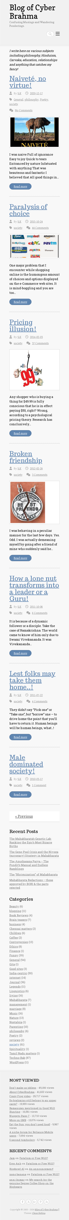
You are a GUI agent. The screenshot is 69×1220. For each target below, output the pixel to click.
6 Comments (39, 613)
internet (15, 977)
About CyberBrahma (21, 1092)
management (18, 1004)
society (13, 104)
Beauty (14, 906)
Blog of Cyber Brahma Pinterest (40, 1201)
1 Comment (39, 785)
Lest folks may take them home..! (32, 680)
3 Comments (39, 475)
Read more (20, 186)
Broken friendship (25, 457)
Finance (14, 951)
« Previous (24, 816)
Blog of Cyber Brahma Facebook (22, 1201)
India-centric (18, 973)
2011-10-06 (36, 607)
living (13, 995)
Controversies (18, 942)
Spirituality (17, 1049)
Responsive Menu (58, 34)
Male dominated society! (26, 764)
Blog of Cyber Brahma (32, 11)
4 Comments (39, 701)
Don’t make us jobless (22, 1087)
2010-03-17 (36, 779)
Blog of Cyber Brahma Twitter (28, 1201)
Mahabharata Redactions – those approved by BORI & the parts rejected (31, 883)
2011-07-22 (36, 695)
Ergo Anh (15, 1163)
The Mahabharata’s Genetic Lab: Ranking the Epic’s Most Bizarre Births (30, 842)
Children (15, 933)
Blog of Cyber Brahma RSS (46, 1201)
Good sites (16, 969)
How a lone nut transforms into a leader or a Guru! (34, 588)
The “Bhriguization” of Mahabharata (33, 874)
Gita (12, 964)
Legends (15, 986)
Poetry (44, 99)
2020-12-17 (36, 93)
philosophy (32, 99)
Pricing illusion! (23, 325)
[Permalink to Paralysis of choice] (34, 246)
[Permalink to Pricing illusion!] (34, 369)
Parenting (16, 1026)
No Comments (23, 110)
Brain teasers (18, 919)
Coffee (13, 937)
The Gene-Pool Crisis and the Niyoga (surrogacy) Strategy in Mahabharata (34, 853)
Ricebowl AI (16, 1169)
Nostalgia (15, 1022)
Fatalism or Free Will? (33, 1158)
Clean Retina (38, 1213)
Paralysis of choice (28, 210)
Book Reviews (18, 915)
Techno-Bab (17, 1058)
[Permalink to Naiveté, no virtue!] (34, 132)
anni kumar (17, 1179)
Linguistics (17, 991)
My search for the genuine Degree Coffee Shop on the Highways (31, 1183)
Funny (13, 955)
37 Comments (40, 343)
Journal (14, 982)
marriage (15, 1009)
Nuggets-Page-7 (19, 1116)
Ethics (13, 946)
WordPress (16, 1062)
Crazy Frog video (20, 1096)
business (15, 924)
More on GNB (17, 1120)
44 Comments (40, 228)
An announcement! (41, 1169)
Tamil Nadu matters (22, 1053)
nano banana (17, 1174)
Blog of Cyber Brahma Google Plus (34, 1201)
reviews (14, 1040)
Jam (12, 1158)
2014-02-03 (36, 337)
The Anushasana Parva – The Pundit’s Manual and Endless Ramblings (29, 865)
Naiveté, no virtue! (27, 81)
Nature (14, 1018)
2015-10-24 (36, 221)
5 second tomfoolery (22, 1140)
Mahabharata (18, 1000)
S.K (19, 93)
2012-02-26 (36, 468)
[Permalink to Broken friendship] (34, 502)
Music (13, 1013)
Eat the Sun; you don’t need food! (29, 1124)
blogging (15, 911)
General (18, 99)
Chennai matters (20, 928)
